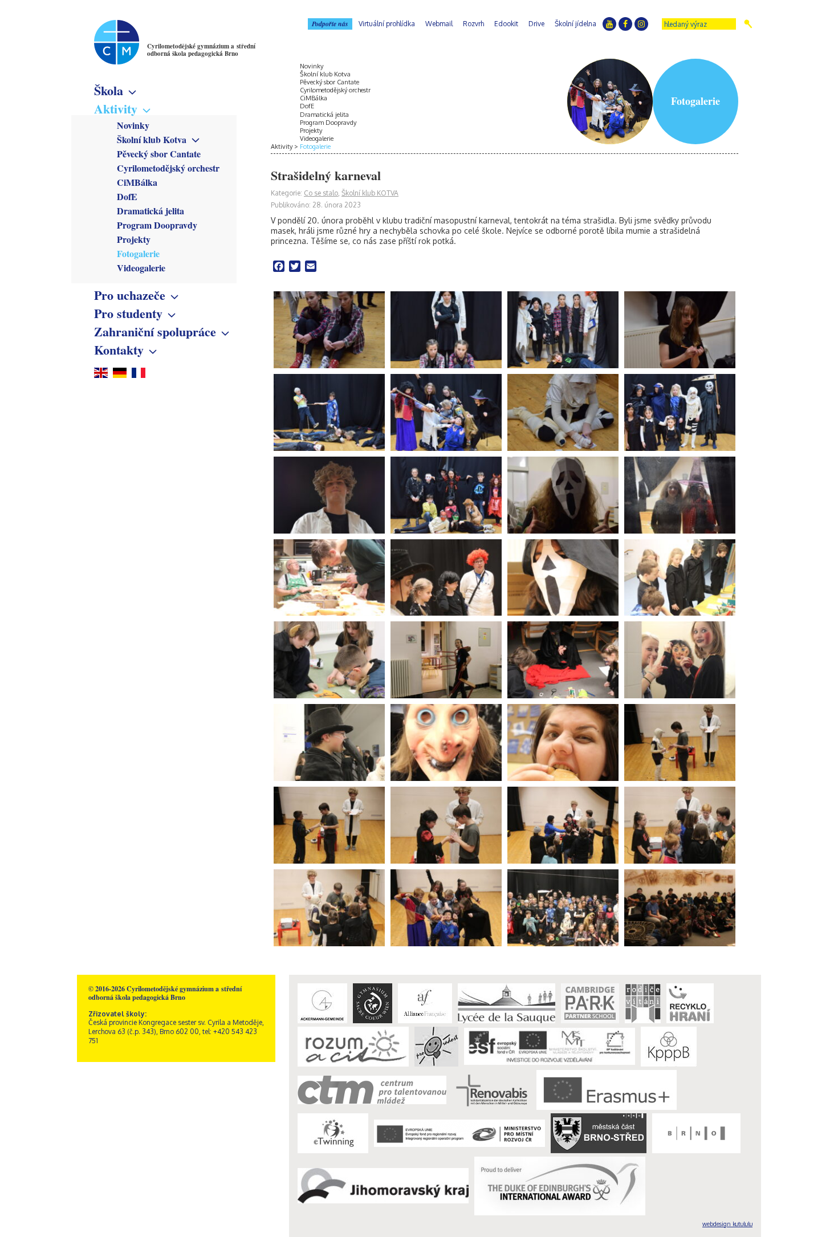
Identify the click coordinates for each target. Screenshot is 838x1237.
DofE (127, 196)
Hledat (748, 24)
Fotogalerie (138, 253)
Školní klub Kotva (151, 139)
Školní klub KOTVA (369, 193)
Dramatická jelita (150, 210)
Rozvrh (473, 23)
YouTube (609, 24)
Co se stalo (321, 193)
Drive (536, 23)
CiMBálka (137, 182)
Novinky (133, 125)
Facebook (625, 24)
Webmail (439, 23)
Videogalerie (141, 267)
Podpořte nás (330, 24)
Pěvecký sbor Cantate (159, 153)
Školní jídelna (575, 23)
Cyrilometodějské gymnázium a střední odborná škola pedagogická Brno (201, 50)
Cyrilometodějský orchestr (168, 167)
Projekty (133, 239)
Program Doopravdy (157, 224)
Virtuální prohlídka (387, 23)
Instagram (641, 24)
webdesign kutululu (727, 1223)
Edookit (506, 23)
